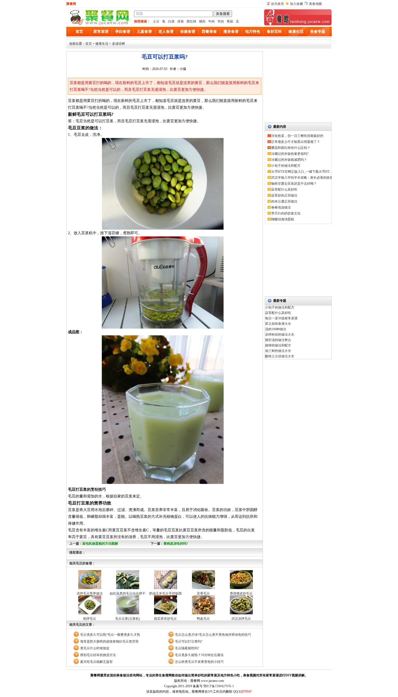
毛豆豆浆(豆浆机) (127, 619)
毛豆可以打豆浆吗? (188, 641)
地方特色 (252, 32)
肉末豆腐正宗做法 (284, 201)
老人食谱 (166, 32)
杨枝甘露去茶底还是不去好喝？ (294, 183)
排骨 (180, 21)
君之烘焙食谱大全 (278, 324)
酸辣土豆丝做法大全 (279, 356)
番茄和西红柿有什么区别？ (290, 148)
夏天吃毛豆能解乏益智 (96, 662)
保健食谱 (187, 32)
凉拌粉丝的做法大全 (279, 334)
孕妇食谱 (122, 32)
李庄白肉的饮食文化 (286, 213)
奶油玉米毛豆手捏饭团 (165, 593)
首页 (79, 32)
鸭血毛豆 (203, 619)
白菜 (171, 21)
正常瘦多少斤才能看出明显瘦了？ (295, 142)
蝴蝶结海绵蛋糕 (282, 219)
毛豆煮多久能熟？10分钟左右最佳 (199, 655)
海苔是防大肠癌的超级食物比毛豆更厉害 (109, 641)
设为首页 (277, 4)
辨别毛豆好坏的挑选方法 (98, 655)
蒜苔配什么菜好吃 (284, 189)
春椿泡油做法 (281, 207)
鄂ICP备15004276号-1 (218, 686)
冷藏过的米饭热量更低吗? (289, 154)
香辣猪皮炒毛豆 (241, 593)
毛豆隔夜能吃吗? (187, 648)
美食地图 (315, 4)
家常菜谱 (101, 32)
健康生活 (296, 32)
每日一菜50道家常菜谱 (281, 318)
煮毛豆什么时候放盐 (94, 648)
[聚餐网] (98, 24)
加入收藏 (296, 4)
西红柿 (191, 21)
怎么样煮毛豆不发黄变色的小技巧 (199, 662)
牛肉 (211, 21)
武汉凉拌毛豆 (241, 619)
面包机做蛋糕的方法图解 (100, 543)
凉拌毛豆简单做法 (90, 593)
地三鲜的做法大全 (278, 351)
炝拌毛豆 (89, 619)
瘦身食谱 (231, 32)
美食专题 (317, 32)
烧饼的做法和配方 (278, 345)
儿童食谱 (144, 32)
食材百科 (274, 32)
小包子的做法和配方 (286, 166)
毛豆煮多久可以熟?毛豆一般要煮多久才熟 (110, 635)
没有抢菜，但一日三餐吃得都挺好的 (297, 136)
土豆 (156, 21)
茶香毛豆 (203, 593)
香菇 (230, 21)
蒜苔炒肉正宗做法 (284, 195)
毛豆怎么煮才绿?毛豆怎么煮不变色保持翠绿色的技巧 (213, 635)
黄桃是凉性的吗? (176, 543)
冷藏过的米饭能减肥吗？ (289, 160)
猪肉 (202, 21)
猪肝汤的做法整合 (278, 340)
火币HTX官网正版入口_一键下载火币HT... (301, 172)
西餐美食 (209, 32)
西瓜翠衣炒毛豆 (165, 619)
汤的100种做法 (275, 329)
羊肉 (220, 21)
